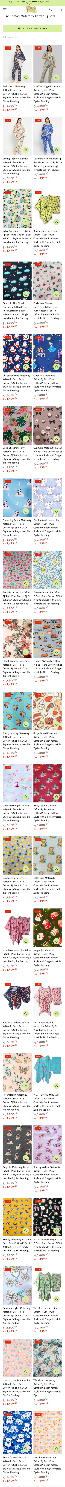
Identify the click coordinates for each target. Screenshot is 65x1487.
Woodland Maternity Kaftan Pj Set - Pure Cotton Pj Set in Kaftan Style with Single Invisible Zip (47, 1388)
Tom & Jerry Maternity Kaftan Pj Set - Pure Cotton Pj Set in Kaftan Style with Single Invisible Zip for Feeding (47, 1315)
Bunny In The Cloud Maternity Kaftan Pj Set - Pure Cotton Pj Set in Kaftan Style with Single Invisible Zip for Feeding (16, 311)
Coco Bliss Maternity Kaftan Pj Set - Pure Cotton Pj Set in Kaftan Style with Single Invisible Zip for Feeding (16, 455)
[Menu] (4, 9)
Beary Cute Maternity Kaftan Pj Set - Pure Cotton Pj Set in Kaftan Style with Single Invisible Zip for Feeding (16, 1465)
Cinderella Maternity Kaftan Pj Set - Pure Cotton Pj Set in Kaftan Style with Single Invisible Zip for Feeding (47, 383)
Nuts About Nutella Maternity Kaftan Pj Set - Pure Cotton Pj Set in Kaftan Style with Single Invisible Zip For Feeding (46, 1030)
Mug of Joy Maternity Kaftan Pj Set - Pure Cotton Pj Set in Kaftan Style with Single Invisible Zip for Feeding (47, 957)
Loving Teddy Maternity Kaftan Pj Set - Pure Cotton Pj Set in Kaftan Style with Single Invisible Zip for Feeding (16, 166)
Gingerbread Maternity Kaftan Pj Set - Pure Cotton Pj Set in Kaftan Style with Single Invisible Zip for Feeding (47, 741)
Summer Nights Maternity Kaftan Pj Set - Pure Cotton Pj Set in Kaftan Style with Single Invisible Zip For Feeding (17, 1315)
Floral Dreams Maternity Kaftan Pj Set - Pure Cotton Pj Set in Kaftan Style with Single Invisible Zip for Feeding (16, 668)
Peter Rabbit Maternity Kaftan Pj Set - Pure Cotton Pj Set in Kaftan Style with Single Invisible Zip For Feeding (16, 1102)
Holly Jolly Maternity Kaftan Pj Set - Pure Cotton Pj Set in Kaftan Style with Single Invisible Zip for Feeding (47, 813)
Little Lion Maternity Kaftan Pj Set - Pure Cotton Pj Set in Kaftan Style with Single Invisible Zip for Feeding (47, 885)
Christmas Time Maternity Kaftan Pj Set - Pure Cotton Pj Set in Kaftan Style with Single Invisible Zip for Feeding (16, 383)
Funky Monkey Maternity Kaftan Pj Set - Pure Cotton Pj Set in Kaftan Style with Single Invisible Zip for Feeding (16, 741)
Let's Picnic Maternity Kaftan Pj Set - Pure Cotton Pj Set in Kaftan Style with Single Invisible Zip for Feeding (47, 1465)
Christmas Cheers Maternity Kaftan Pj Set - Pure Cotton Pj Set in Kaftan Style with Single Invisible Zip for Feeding (46, 311)
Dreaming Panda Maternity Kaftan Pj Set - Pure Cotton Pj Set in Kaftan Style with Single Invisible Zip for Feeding (17, 527)
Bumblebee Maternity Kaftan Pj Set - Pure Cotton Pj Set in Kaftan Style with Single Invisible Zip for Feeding (47, 238)
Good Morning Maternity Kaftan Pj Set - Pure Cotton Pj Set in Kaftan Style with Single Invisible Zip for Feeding (16, 813)
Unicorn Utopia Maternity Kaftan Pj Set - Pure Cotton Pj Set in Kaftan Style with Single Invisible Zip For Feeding (16, 1388)
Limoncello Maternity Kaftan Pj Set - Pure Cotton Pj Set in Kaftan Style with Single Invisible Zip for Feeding (16, 885)
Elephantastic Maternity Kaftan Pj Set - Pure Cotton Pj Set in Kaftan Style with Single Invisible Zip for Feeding (47, 527)
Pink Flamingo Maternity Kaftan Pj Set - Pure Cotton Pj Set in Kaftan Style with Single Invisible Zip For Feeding (47, 1102)
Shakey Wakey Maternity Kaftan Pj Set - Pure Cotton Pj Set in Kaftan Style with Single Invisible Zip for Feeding (47, 1174)
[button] (51, 9)
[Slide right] (59, 3)
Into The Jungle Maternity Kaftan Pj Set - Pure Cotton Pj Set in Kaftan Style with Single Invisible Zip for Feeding (47, 94)
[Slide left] (6, 3)
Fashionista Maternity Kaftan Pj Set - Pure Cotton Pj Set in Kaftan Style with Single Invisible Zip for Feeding (16, 94)
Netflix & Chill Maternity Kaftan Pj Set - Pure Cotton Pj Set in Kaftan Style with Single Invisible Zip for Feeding (16, 1030)
